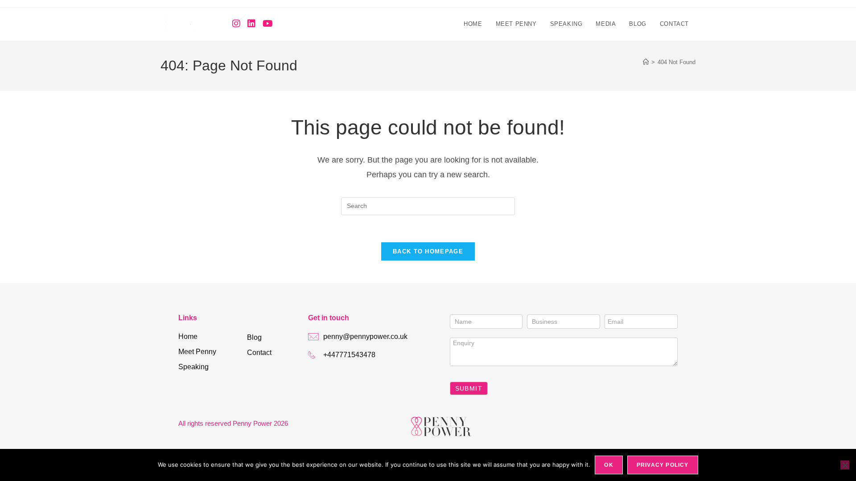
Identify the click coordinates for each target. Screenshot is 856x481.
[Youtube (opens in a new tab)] (267, 23)
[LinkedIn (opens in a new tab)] (251, 23)
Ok (608, 465)
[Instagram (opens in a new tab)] (236, 23)
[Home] (646, 62)
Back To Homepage (428, 251)
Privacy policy (663, 465)
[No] (844, 465)
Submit (468, 388)
